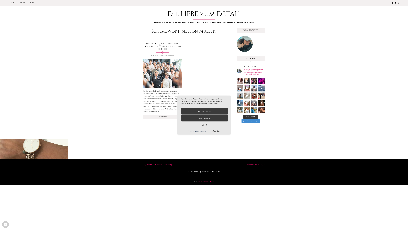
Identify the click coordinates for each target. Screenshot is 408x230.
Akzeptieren (205, 111)
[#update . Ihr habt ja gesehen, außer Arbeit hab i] (240, 88)
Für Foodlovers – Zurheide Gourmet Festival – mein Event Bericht (162, 46)
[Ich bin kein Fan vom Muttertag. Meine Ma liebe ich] (247, 103)
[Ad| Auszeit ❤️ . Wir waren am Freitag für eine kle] (254, 103)
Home (11, 3)
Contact (21, 3)
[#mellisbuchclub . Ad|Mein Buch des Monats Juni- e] (247, 96)
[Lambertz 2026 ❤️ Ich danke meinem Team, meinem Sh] (254, 81)
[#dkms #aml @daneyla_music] (247, 81)
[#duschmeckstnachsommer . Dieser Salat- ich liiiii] (254, 96)
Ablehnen (204, 118)
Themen (33, 3)
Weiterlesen (163, 117)
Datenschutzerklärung (163, 164)
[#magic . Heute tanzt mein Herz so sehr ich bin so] (261, 88)
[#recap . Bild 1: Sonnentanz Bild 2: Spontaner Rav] (240, 96)
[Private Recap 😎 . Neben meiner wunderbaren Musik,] (261, 81)
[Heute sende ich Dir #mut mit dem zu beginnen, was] (247, 110)
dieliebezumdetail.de (206, 181)
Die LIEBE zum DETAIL (204, 14)
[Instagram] (395, 3)
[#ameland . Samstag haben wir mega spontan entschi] (240, 103)
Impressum (147, 164)
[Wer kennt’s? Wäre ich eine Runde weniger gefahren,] (261, 103)
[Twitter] (398, 3)
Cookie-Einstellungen (256, 164)
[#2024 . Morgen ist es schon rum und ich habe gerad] (247, 88)
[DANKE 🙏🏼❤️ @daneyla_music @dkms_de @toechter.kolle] (240, 81)
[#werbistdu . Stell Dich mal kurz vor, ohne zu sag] (254, 88)
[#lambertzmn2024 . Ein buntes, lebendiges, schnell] (261, 110)
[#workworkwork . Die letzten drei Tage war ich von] (240, 110)
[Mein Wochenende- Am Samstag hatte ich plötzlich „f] (254, 110)
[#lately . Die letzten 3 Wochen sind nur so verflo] (261, 96)
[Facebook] (392, 3)
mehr (205, 125)
